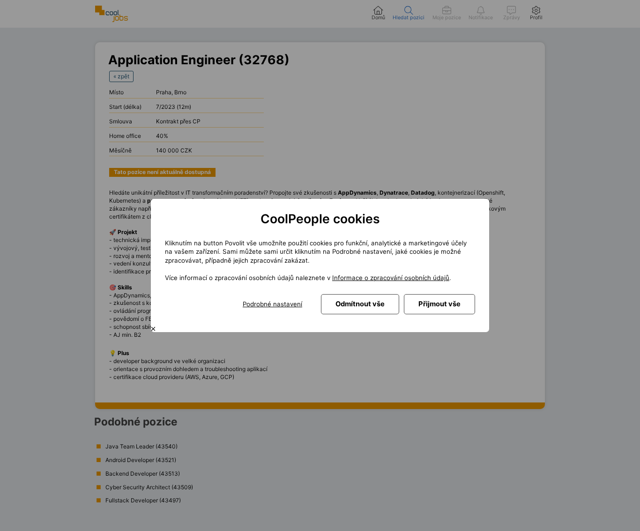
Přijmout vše (439, 304)
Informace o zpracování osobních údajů (390, 277)
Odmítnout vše (360, 304)
